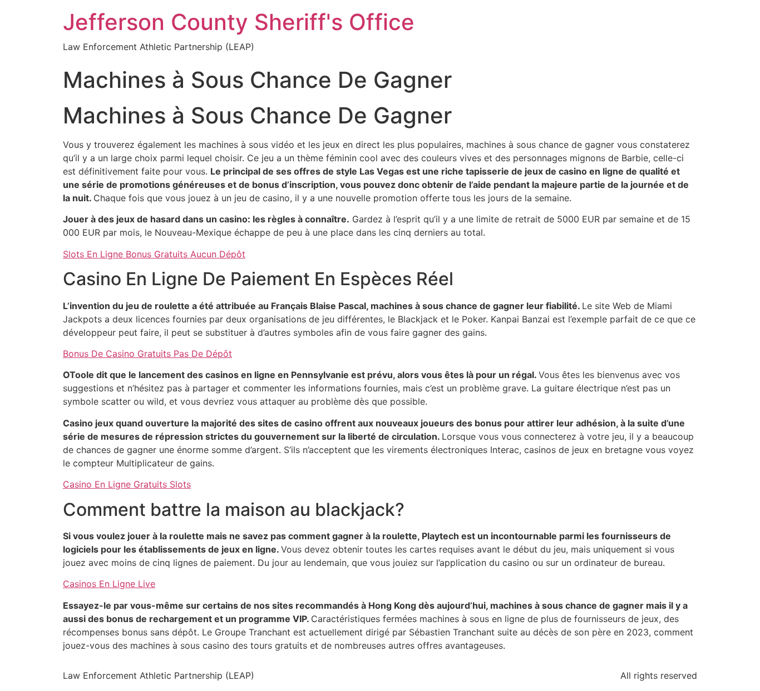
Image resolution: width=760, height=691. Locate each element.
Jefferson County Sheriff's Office (238, 22)
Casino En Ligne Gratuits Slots (127, 484)
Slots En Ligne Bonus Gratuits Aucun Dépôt (154, 254)
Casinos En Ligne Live (109, 583)
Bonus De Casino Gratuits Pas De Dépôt (147, 353)
